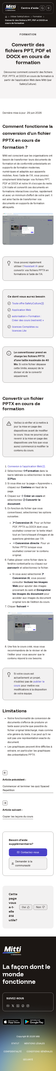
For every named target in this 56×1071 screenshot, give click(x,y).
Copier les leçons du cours (18, 816)
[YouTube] (7, 1005)
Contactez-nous (30, 852)
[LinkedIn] (17, 1005)
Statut (15, 1043)
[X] (12, 1005)
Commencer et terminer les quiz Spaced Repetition (26, 788)
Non (38, 907)
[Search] (42, 8)
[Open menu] (48, 8)
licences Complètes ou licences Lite (25, 328)
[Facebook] (22, 1005)
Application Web (21, 310)
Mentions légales (34, 1043)
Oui (24, 907)
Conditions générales (40, 1051)
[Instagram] (27, 1005)
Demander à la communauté (23, 863)
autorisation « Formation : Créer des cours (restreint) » (28, 318)
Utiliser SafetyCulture (19, 16)
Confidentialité (13, 1051)
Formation (37, 16)
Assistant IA (31, 266)
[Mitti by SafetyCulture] (10, 8)
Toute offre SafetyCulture (26, 303)
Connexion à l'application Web (26, 466)
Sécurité (28, 1059)
